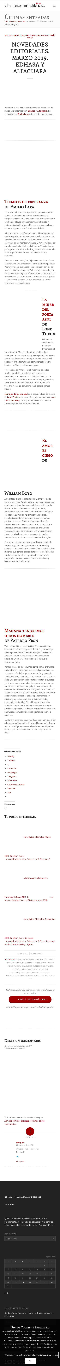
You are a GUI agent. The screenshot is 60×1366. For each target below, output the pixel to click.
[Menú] (54, 5)
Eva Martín (38, 954)
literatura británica (36, 959)
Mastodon (9, 1204)
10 (8, 1274)
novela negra (32, 972)
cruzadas (22, 976)
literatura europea (44, 963)
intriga (16, 969)
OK (30, 1361)
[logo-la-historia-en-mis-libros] (24, 5)
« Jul (6, 1293)
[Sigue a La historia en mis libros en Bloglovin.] (30, 1023)
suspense (37, 966)
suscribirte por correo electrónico (30, 999)
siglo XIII (43, 976)
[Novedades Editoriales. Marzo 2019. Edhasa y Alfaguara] (30, 93)
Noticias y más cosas (17, 21)
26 (23, 1282)
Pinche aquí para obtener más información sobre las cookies (31, 1355)
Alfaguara (20, 959)
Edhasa (50, 959)
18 (15, 1278)
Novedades (33, 976)
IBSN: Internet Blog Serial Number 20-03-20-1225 (22, 1197)
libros (8, 963)
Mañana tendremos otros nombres (24, 633)
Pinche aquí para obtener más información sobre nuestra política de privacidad (31, 1347)
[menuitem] (48, 5)
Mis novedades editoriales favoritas (22, 35)
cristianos (48, 966)
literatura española (30, 969)
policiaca (16, 963)
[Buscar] (48, 5)
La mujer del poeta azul (48, 309)
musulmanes (28, 963)
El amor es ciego (47, 448)
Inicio (6, 21)
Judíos (29, 966)
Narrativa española (16, 966)
